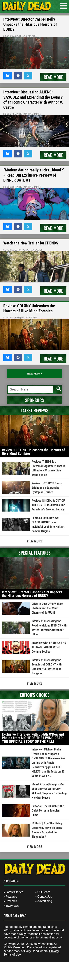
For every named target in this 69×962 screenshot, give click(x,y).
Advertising (44, 901)
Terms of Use (12, 954)
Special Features (34, 552)
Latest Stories (14, 892)
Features (11, 896)
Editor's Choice (34, 694)
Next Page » (34, 373)
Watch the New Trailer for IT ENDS (30, 243)
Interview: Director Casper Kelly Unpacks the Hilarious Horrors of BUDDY (30, 24)
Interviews (12, 905)
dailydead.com (43, 943)
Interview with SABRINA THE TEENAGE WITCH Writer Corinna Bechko (49, 647)
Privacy (54, 951)
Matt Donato (29, 317)
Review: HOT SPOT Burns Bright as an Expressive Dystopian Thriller (47, 488)
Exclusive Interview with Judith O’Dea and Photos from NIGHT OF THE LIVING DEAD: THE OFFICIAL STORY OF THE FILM (33, 738)
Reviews (11, 901)
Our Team (43, 892)
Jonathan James (31, 114)
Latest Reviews (34, 410)
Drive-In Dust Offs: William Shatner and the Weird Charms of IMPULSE (47, 608)
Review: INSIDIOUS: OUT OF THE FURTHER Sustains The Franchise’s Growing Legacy (48, 505)
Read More (53, 77)
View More (34, 541)
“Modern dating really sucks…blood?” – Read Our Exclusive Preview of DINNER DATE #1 (34, 175)
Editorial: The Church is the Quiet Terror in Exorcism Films (48, 810)
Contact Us (44, 896)
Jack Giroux (28, 36)
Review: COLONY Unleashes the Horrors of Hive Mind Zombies (33, 452)
